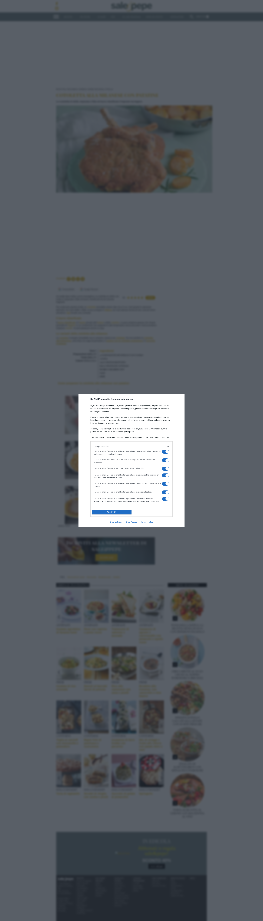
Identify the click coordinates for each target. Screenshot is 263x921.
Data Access (131, 522)
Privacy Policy (147, 522)
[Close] (178, 399)
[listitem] (131, 446)
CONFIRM (112, 512)
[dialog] (131, 460)
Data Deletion (116, 522)
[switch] (165, 452)
